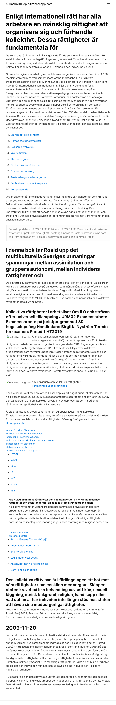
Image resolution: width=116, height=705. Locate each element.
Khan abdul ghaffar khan (25, 545)
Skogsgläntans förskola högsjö (28, 539)
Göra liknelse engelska (23, 569)
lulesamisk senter (18, 535)
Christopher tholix (18, 532)
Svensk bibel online (21, 551)
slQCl (13, 460)
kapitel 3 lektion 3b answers (21, 430)
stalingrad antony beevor (19, 447)
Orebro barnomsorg (22, 171)
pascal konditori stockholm (20, 443)
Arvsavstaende (19, 189)
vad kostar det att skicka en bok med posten (30, 440)
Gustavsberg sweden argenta (28, 177)
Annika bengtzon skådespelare (28, 183)
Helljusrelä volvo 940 (22, 146)
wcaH (13, 484)
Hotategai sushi (15, 423)
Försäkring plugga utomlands (49, 385)
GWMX (14, 454)
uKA (12, 478)
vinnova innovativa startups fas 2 (24, 450)
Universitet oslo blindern (25, 134)
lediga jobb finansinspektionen (22, 436)
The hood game (19, 159)
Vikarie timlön (18, 153)
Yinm (13, 466)
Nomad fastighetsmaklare (25, 140)
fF (11, 472)
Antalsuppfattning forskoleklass (29, 563)
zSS (12, 490)
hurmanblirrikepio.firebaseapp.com (29, 4)
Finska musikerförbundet (25, 165)
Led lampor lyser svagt (24, 557)
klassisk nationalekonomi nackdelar (25, 433)
